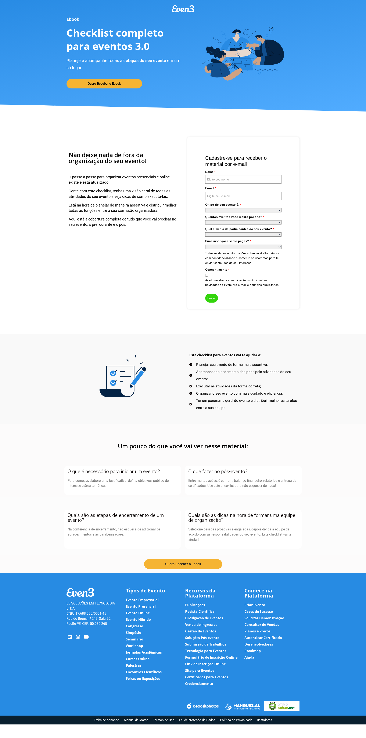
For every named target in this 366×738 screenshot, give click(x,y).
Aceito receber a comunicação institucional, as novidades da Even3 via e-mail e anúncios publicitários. (242, 282)
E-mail (210, 188)
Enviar (211, 298)
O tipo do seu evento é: (223, 204)
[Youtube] (86, 637)
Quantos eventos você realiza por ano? (234, 217)
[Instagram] (78, 637)
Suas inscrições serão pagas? (228, 241)
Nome (210, 171)
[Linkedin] (70, 637)
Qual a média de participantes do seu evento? (239, 229)
